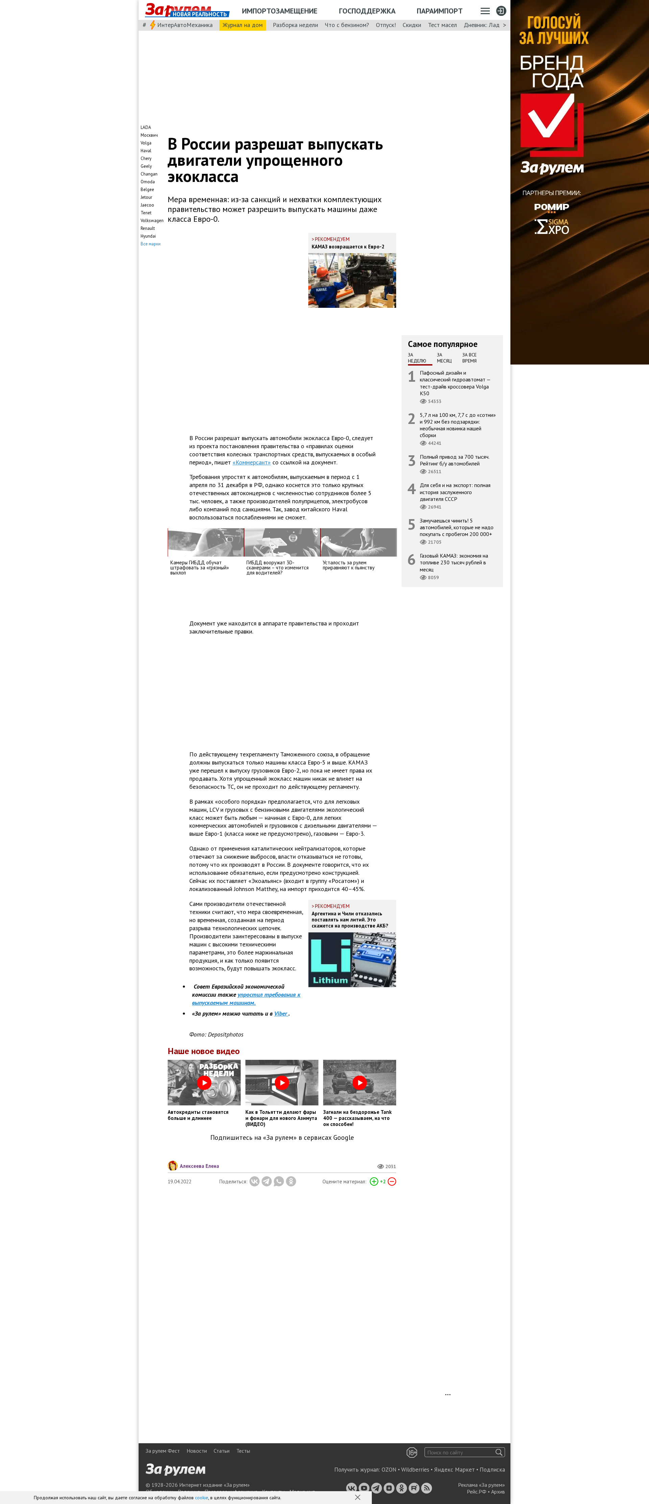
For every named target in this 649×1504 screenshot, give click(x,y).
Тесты (243, 1450)
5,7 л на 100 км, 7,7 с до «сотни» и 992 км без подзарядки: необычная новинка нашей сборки (458, 425)
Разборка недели (295, 25)
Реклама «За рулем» (481, 1484)
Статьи (222, 1450)
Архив (498, 1491)
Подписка (492, 1469)
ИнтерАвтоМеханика (185, 25)
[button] (358, 1498)
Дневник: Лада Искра (492, 25)
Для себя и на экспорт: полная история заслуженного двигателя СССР (455, 492)
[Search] (499, 1452)
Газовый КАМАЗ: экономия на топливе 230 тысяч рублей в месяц (454, 562)
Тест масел (442, 25)
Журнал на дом (243, 25)
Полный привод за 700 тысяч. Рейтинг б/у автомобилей (454, 460)
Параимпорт (440, 11)
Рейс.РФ (476, 1491)
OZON (389, 1469)
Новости (197, 1450)
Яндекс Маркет (454, 1469)
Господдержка (367, 11)
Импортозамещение (279, 11)
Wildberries (415, 1469)
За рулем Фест (163, 1450)
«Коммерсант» (252, 462)
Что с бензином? (347, 25)
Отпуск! (386, 25)
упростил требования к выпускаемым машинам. (246, 998)
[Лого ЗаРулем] (178, 10)
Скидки (412, 25)
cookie (201, 1498)
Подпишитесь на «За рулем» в (282, 1137)
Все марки (151, 244)
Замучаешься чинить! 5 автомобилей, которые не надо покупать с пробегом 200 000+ (457, 527)
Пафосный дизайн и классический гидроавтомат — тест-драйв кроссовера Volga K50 (455, 383)
